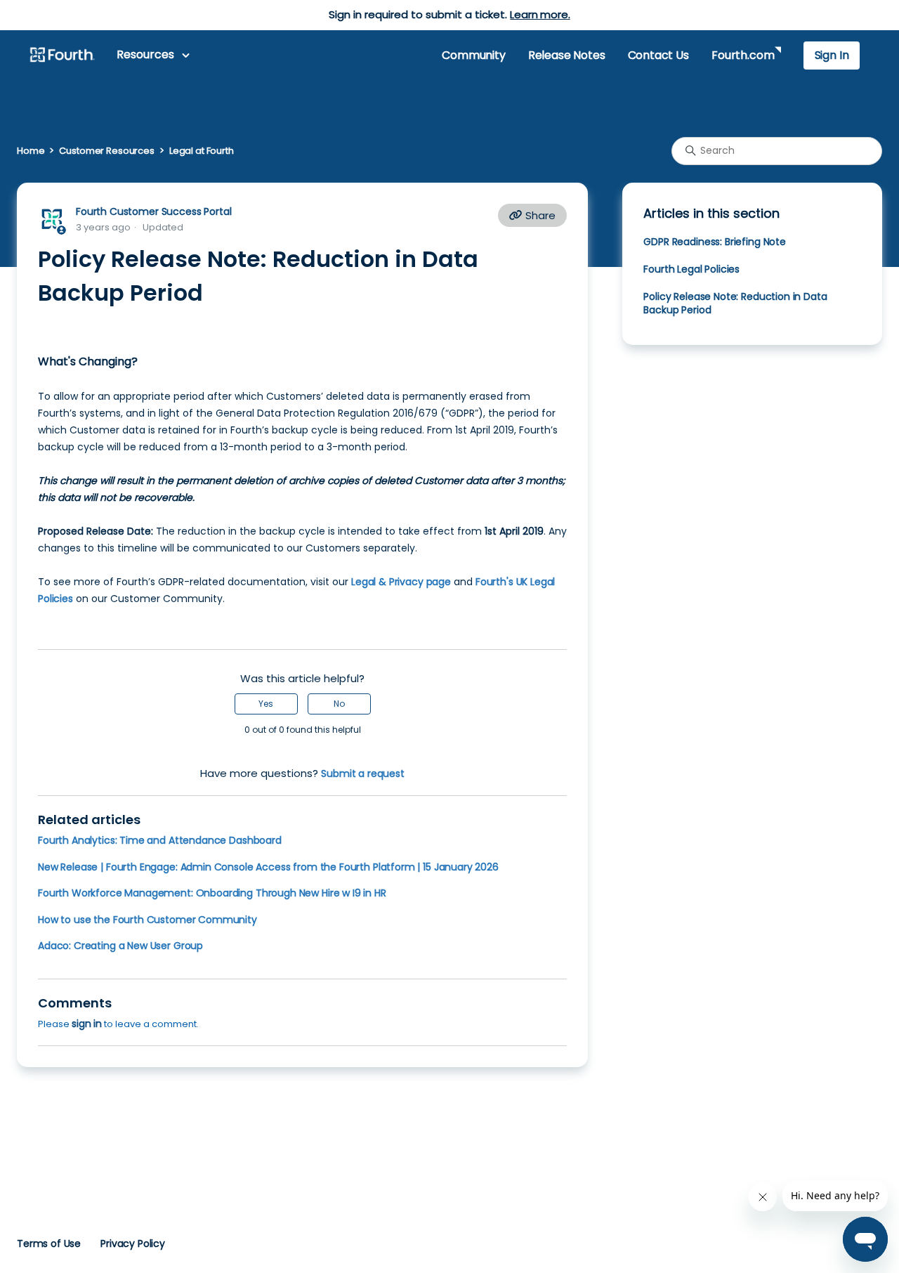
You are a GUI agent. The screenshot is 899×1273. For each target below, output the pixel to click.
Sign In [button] (832, 55)
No (339, 704)
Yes (265, 704)
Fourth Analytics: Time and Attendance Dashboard (160, 840)
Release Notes (566, 55)
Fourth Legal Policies (691, 269)
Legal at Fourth (201, 150)
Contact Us (658, 55)
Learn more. (540, 14)
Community (473, 55)
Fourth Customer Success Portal (153, 211)
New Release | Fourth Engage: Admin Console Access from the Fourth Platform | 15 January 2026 (268, 867)
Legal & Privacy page (401, 582)
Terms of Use (49, 1243)
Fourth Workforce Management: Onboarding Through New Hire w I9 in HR (212, 893)
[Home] (62, 55)
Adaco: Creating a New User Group (120, 946)
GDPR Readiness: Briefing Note (714, 242)
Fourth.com (742, 55)
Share (539, 215)
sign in (87, 1024)
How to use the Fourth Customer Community (147, 920)
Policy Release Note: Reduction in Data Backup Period (735, 303)
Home (30, 150)
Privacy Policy (132, 1243)
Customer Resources (106, 150)
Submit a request (363, 773)
